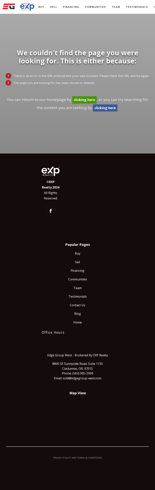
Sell (53, 7)
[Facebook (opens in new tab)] (50, 210)
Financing (71, 7)
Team (116, 7)
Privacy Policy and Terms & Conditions (77, 457)
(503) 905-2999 (82, 373)
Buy (41, 7)
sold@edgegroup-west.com (82, 378)
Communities (95, 7)
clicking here (84, 99)
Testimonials (137, 7)
